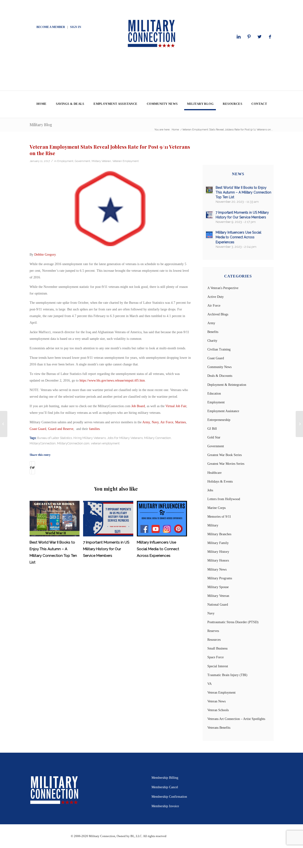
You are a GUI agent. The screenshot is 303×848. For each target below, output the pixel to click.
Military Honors (218, 560)
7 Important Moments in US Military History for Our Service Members (106, 549)
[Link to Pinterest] (249, 36)
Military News (217, 569)
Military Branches (219, 534)
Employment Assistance (223, 411)
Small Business (217, 648)
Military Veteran (101, 161)
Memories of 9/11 (219, 516)
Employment (65, 161)
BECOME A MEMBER (50, 27)
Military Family (218, 543)
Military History (218, 551)
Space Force (215, 657)
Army (146, 422)
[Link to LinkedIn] (238, 36)
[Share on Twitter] (33, 467)
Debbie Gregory (45, 254)
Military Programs (219, 578)
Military (212, 525)
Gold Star (213, 437)
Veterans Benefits (218, 727)
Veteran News (216, 701)
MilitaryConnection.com (73, 443)
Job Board (138, 406)
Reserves (213, 631)
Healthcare (214, 473)
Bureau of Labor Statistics (54, 438)
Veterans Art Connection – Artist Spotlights (236, 719)
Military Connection (157, 438)
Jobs (210, 490)
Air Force (166, 422)
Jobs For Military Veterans (125, 438)
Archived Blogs (217, 314)
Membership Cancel (165, 787)
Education (214, 393)
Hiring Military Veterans (89, 438)
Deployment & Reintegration (226, 385)
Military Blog (41, 124)
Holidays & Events (220, 481)
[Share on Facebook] (30, 467)
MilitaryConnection (43, 443)
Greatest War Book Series (224, 455)
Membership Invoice (165, 806)
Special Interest (217, 666)
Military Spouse (218, 587)
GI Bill (212, 428)
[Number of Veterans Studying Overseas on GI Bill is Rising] (3, 424)
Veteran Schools (218, 710)
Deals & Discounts (219, 376)
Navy (155, 422)
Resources (214, 639)
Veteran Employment (125, 161)
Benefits (212, 332)
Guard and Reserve (60, 429)
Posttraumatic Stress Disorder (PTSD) (232, 622)
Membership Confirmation (169, 796)
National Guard (217, 604)
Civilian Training (219, 349)
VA (209, 684)
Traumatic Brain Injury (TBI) (227, 675)
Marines (180, 422)
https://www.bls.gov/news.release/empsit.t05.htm (112, 380)
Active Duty (215, 297)
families (94, 429)
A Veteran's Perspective (222, 288)
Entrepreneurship (218, 420)
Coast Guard (38, 429)
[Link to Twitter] (259, 36)
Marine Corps (216, 508)
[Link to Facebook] (269, 36)
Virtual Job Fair (175, 406)
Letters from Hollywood (223, 499)
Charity (212, 340)
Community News (219, 367)
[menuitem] (41, 104)
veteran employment (105, 443)
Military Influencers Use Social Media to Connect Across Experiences (158, 549)
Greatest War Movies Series (225, 463)
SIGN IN (75, 27)
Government (82, 161)
